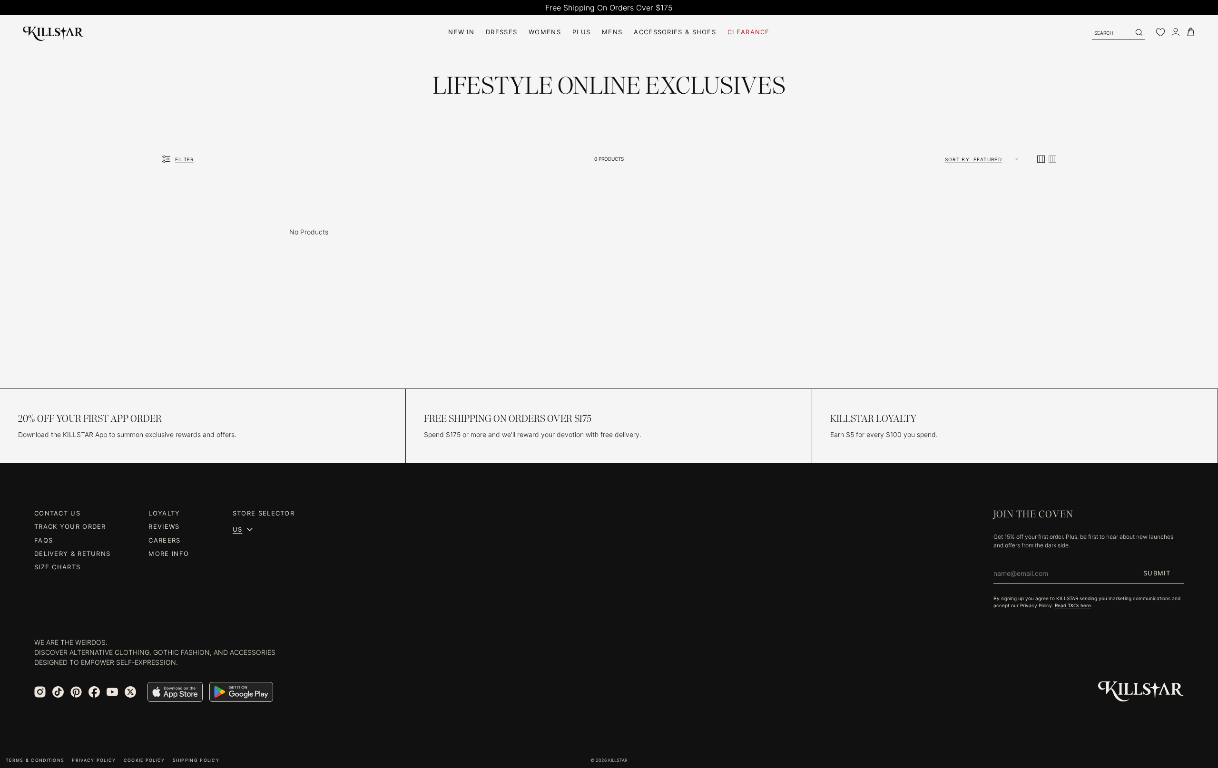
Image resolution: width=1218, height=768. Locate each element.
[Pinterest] (76, 692)
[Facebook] (94, 692)
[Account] (1175, 32)
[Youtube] (112, 692)
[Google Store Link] (241, 692)
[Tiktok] (58, 692)
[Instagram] (40, 692)
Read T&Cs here (1073, 605)
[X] (130, 692)
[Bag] (1191, 32)
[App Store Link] (175, 692)
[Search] (1138, 32)
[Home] (53, 32)
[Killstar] (1141, 691)
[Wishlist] (1160, 32)
